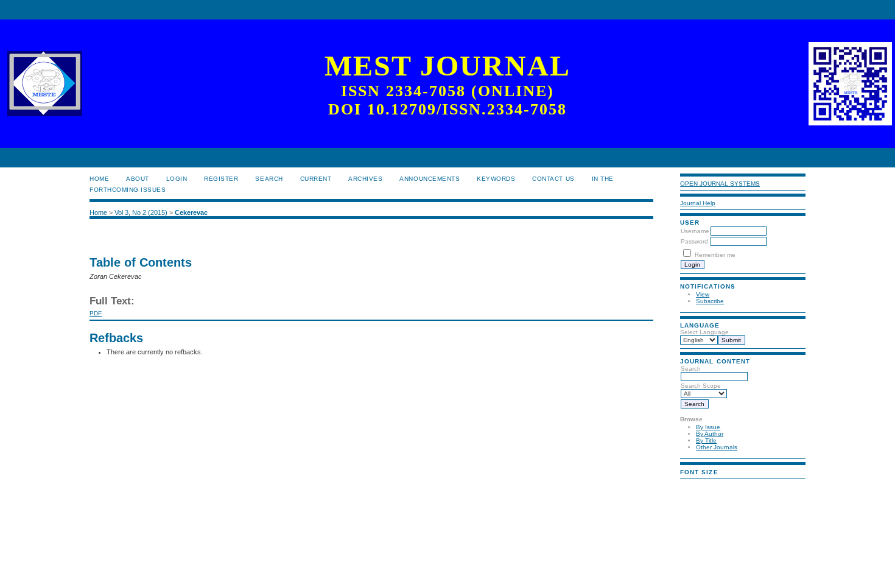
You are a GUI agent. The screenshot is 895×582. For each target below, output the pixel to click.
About (137, 178)
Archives (365, 178)
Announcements (429, 178)
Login (177, 178)
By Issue (708, 427)
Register (221, 178)
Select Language (704, 332)
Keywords (496, 178)
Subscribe (710, 301)
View (702, 294)
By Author (709, 433)
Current (316, 178)
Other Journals (716, 447)
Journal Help (697, 203)
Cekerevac (191, 212)
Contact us (553, 178)
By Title (706, 440)
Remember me (715, 254)
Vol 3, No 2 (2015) (140, 212)
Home (99, 178)
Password (694, 241)
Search (269, 178)
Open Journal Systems (720, 183)
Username (695, 231)
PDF (96, 313)
